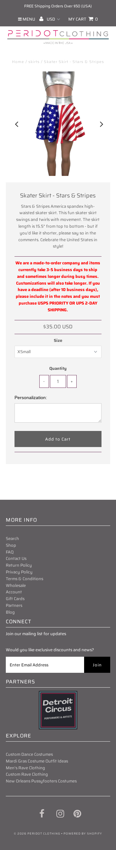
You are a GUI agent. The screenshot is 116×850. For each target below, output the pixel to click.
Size (58, 340)
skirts (34, 62)
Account (14, 592)
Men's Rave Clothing (25, 767)
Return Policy (19, 565)
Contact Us (16, 558)
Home (18, 62)
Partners (14, 605)
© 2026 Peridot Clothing (37, 833)
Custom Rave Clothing (27, 774)
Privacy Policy (19, 572)
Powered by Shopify (82, 833)
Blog (10, 612)
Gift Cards (15, 598)
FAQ (10, 552)
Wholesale (16, 585)
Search (12, 538)
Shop (11, 545)
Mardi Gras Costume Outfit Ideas (37, 761)
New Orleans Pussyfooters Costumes (41, 781)
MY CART (83, 19)
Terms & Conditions (24, 578)
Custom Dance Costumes (29, 754)
